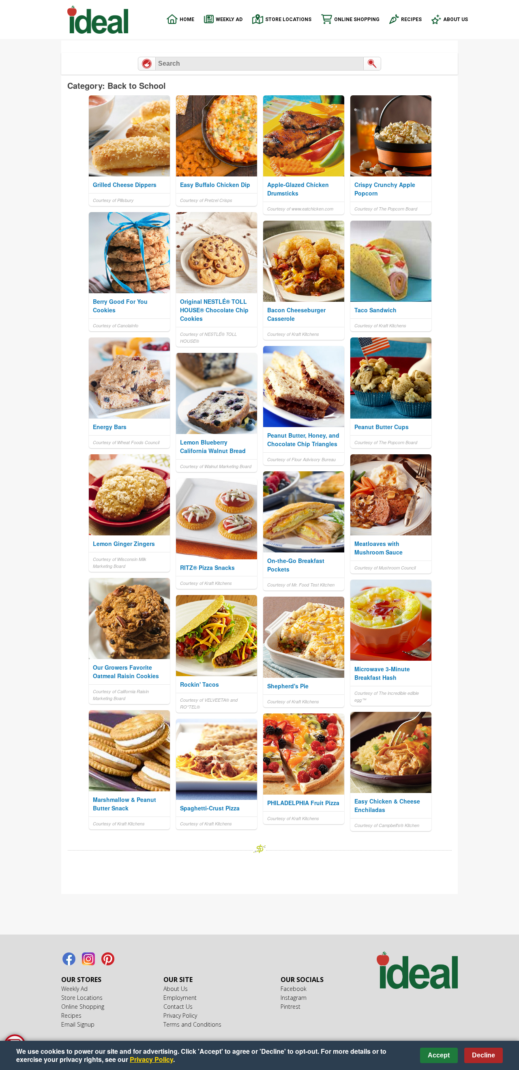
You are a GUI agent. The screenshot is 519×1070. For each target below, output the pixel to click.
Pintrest (107, 958)
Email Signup (77, 1024)
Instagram (88, 958)
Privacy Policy (180, 1015)
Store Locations (288, 19)
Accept (439, 1055)
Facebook (68, 958)
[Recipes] (147, 64)
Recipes (411, 19)
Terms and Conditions (192, 1024)
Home (187, 19)
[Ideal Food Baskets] (417, 971)
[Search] (372, 64)
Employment (180, 997)
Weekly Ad (229, 19)
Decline (483, 1055)
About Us (455, 19)
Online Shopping (357, 19)
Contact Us (178, 1006)
